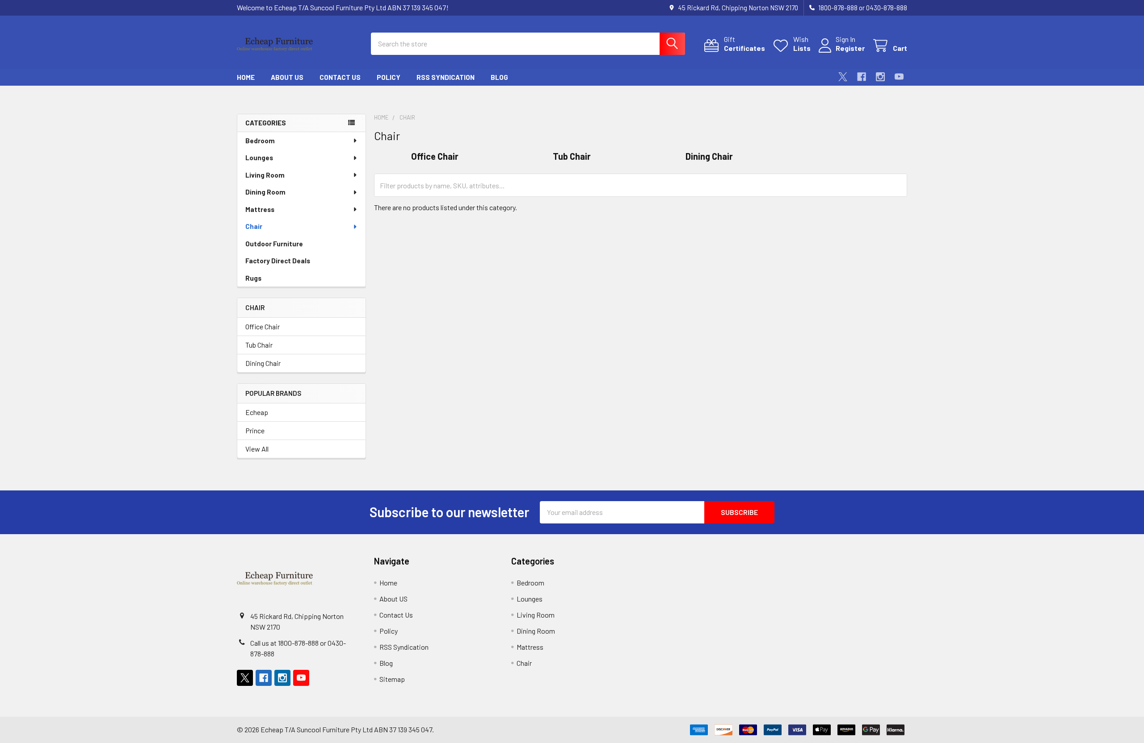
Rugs (253, 278)
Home (246, 77)
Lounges (259, 158)
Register (850, 48)
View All (257, 448)
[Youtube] (899, 77)
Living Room (265, 175)
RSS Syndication (445, 77)
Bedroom (260, 141)
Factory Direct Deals (277, 261)
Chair (253, 226)
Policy (388, 77)
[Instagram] (880, 77)
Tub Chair (259, 344)
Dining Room (265, 192)
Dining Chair (263, 363)
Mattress (259, 209)
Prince (255, 430)
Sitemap (392, 679)
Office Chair (262, 326)
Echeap (256, 412)
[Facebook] (862, 77)
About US (287, 77)
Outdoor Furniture (274, 244)
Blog (499, 77)
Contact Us (340, 77)
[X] (843, 77)
